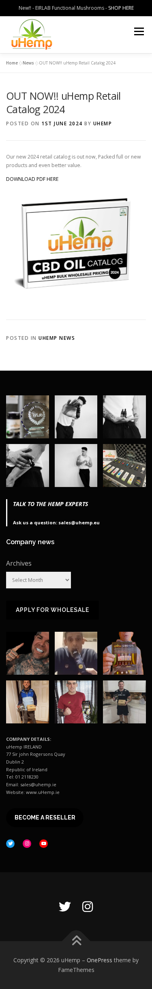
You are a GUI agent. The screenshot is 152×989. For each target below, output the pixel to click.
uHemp (102, 123)
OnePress (99, 960)
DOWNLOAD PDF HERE (32, 179)
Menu (138, 31)
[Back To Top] (76, 941)
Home (12, 63)
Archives (19, 563)
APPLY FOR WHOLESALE (52, 610)
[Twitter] (65, 907)
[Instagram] (87, 907)
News (28, 63)
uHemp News (57, 338)
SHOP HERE (121, 7)
